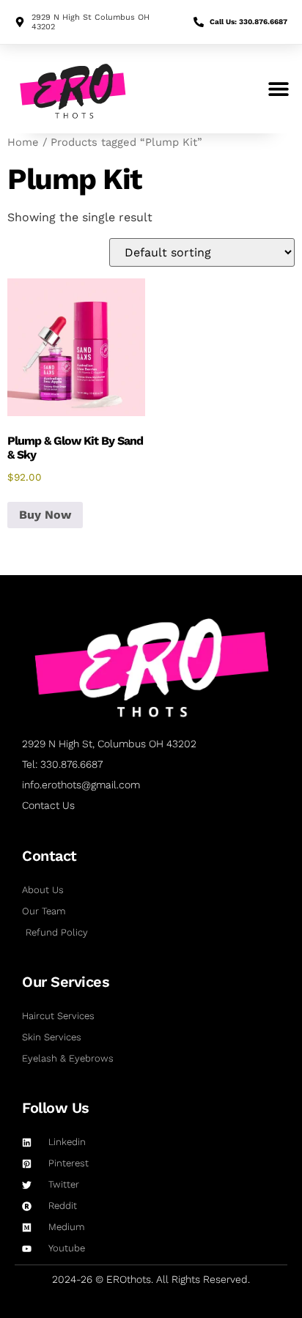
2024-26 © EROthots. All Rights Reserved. (151, 1279)
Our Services (65, 982)
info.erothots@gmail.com (81, 785)
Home (23, 142)
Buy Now (45, 515)
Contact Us (48, 805)
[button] (278, 89)
